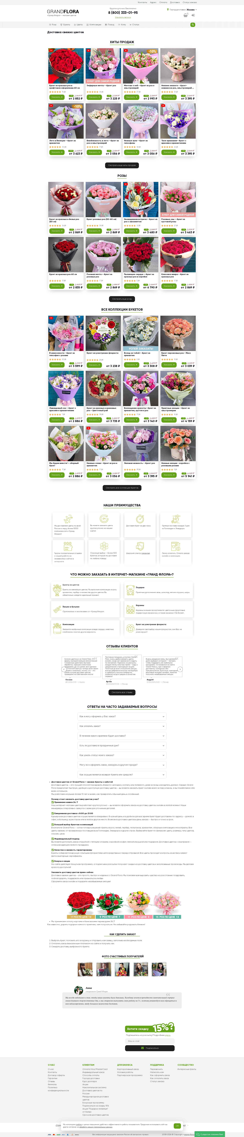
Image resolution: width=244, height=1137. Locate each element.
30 (63, 147)
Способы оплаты (90, 1075)
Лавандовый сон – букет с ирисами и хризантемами (62, 409)
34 (63, 226)
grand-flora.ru (190, 1134)
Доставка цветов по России (92, 1092)
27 (138, 92)
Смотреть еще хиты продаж (122, 165)
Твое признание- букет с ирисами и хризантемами (173, 142)
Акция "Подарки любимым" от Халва (95, 1110)
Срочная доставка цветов (95, 1115)
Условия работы (125, 1072)
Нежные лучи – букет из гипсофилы (136, 142)
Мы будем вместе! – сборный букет (64, 464)
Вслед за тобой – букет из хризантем (137, 354)
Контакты (142, 3)
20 (63, 359)
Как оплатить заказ (159, 1078)
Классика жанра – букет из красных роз (174, 275)
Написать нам (157, 1072)
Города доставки (91, 1078)
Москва (190, 10)
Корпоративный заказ (128, 1069)
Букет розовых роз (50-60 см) (101, 219)
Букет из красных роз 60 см (63, 274)
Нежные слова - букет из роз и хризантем (102, 464)
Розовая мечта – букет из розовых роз (99, 275)
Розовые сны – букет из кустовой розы (173, 220)
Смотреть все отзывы (122, 692)
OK (177, 1126)
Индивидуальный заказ (93, 1072)
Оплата (163, 3)
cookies (79, 1124)
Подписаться (152, 1048)
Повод (111, 25)
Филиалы (52, 1085)
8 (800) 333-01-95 (123, 13)
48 (138, 147)
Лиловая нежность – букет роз (139, 463)
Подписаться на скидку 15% (95, 1106)
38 (100, 414)
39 (100, 226)
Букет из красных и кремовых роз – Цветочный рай (101, 409)
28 (100, 360)
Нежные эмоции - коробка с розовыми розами (175, 464)
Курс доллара (89, 1082)
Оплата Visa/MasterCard (94, 1069)
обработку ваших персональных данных (95, 1127)
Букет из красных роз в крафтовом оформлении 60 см (64, 87)
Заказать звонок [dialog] (123, 18)
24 (175, 147)
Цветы (80, 25)
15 (175, 359)
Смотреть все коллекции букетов (122, 488)
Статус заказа (190, 3)
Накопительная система (94, 1088)
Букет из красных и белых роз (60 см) (64, 220)
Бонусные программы (93, 1103)
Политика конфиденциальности (58, 1089)
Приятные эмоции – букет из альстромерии (175, 409)
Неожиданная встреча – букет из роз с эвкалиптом (140, 220)
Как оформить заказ (160, 1075)
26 (175, 92)
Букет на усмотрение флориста (102, 353)
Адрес (153, 3)
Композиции (95, 25)
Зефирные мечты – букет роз (101, 86)
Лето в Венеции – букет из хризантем (62, 142)
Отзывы (51, 1082)
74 (63, 92)
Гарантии (52, 1078)
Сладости (60, 1125)
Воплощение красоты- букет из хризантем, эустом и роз (140, 409)
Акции (85, 1085)
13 (138, 226)
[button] (210, 1134)
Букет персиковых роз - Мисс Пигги (176, 354)
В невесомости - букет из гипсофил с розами (62, 354)
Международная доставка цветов (95, 1098)
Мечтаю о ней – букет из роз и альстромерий (139, 87)
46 (100, 92)
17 (100, 147)
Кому (123, 25)
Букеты (66, 25)
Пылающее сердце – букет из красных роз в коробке (139, 275)
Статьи (135, 25)
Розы (54, 25)
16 (175, 414)
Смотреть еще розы (122, 299)
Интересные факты (187, 1069)
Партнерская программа (129, 1075)
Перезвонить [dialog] (156, 1069)
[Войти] (193, 15)
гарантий (145, 553)
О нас (51, 1069)
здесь (167, 1035)
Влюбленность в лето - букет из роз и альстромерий (103, 142)
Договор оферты (56, 1075)
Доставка (175, 3)
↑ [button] (201, 1020)
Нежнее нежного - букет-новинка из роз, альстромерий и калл (177, 87)
